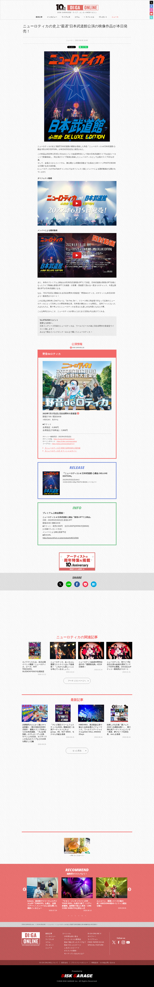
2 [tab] (72, 916)
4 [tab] (79, 916)
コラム (77, 17)
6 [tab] (85, 916)
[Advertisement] (77, 611)
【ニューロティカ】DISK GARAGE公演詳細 (62, 448)
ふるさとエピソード (71, 948)
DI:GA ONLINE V (94, 933)
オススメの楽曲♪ (70, 950)
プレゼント (103, 17)
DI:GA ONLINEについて (48, 962)
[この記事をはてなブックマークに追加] (94, 585)
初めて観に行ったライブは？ (75, 942)
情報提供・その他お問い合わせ (103, 962)
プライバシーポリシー (79, 962)
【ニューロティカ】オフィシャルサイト (60, 451)
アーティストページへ (77, 681)
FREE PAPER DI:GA (96, 942)
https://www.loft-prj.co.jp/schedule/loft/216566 (61, 538)
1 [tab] (68, 916)
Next (129, 889)
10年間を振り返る (71, 936)
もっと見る (77, 751)
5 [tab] (82, 916)
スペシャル (90, 17)
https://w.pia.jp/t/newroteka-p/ (64, 439)
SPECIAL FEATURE (95, 945)
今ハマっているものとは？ (74, 953)
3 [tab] (75, 916)
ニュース (115, 17)
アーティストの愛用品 (72, 939)
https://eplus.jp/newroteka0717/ (63, 444)
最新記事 (39, 17)
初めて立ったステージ (72, 945)
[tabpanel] (42, 893)
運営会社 (64, 962)
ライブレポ (66, 17)
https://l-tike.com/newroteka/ (67, 441)
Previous (24, 889)
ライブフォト (93, 939)
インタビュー (52, 17)
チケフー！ (92, 936)
